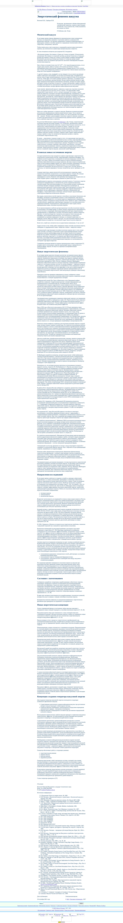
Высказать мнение (59, 910)
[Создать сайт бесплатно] (61, 922)
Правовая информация (80, 910)
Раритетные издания (22, 905)
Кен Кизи (80, 6)
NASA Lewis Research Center (49, 884)
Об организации (41, 910)
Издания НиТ (93, 905)
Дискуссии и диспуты (83, 905)
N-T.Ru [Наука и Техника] (44, 9)
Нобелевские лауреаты (44, 905)
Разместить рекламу (69, 910)
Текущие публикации (59, 9)
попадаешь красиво (79, 13)
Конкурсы (53, 905)
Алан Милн (85, 6)
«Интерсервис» (81, 11)
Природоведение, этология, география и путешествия (64, 6)
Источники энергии (71, 9)
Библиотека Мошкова (40, 6)
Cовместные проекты (61, 905)
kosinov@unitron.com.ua (48, 790)
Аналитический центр (33, 905)
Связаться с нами (50, 910)
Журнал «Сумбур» (101, 905)
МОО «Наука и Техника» (59, 908)
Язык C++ (48, 6)
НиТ (68, 899)
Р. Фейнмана (61, 122)
